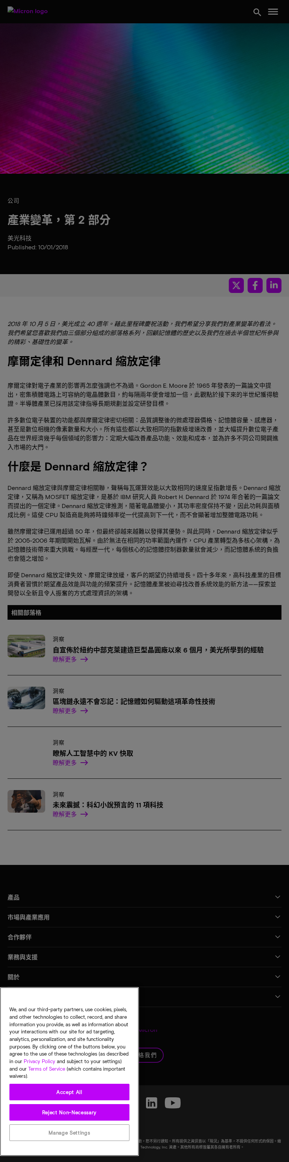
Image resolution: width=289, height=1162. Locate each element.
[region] (69, 1071)
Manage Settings (69, 1133)
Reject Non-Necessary (69, 1112)
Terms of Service (46, 1069)
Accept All (69, 1092)
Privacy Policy (39, 1061)
